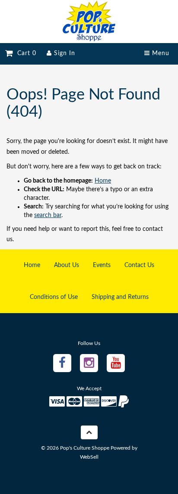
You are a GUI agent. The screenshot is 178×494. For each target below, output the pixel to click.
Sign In (63, 53)
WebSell (89, 457)
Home (103, 181)
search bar (47, 215)
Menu (159, 53)
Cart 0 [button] (24, 53)
